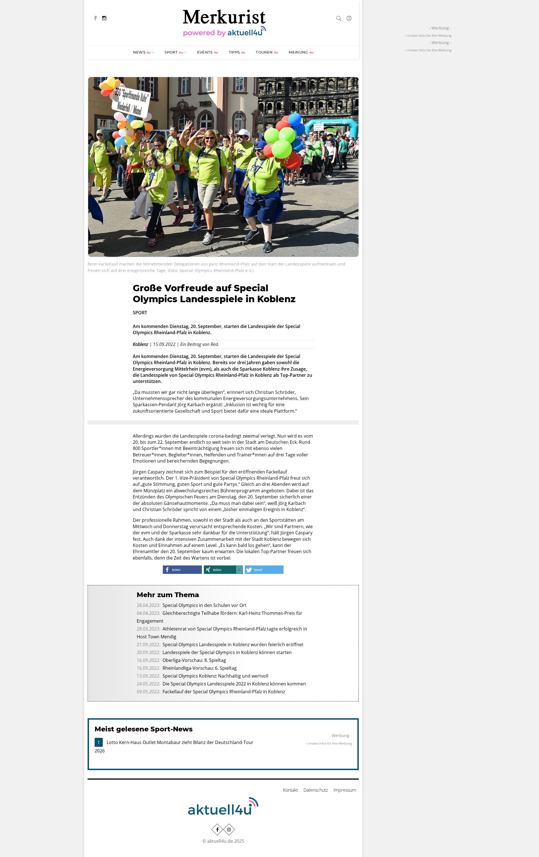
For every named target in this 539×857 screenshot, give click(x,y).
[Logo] (224, 22)
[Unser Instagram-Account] (229, 829)
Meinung (301, 52)
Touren (267, 52)
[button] (182, 569)
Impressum (345, 790)
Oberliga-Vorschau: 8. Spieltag (194, 660)
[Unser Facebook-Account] (217, 829)
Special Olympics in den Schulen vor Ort (204, 605)
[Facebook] (95, 17)
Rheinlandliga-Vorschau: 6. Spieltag (200, 668)
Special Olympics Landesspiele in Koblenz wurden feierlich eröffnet (233, 644)
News (142, 52)
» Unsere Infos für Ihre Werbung (329, 743)
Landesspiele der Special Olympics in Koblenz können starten (227, 652)
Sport (174, 52)
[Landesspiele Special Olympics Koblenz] (223, 166)
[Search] (339, 17)
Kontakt (290, 790)
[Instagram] (104, 17)
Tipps (237, 52)
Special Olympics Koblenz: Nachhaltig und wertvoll (215, 676)
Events (207, 52)
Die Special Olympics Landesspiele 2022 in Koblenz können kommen (234, 684)
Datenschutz (315, 790)
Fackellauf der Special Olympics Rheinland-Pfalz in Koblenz (224, 692)
